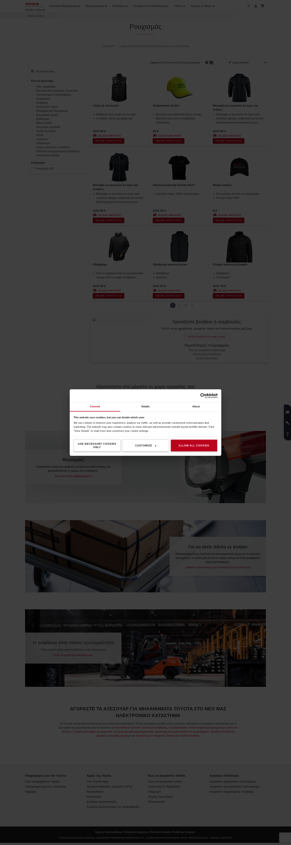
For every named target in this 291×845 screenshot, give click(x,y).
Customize (143, 445)
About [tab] (196, 406)
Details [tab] (145, 406)
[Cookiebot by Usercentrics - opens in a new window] (203, 395)
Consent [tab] (95, 406)
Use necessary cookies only (97, 445)
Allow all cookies (194, 445)
